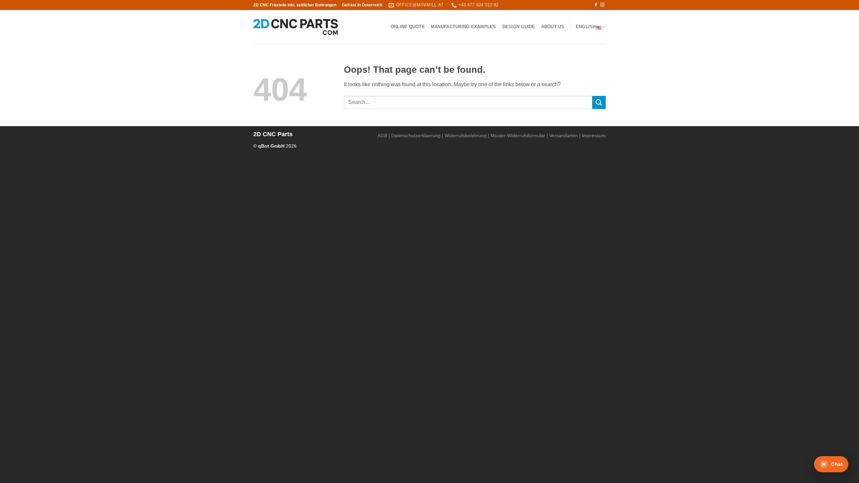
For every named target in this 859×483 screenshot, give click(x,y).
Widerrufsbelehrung (466, 135)
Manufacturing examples (463, 26)
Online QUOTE (408, 26)
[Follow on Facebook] (596, 5)
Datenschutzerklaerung (416, 135)
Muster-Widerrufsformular (518, 135)
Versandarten (563, 135)
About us (552, 26)
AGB (382, 135)
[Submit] (599, 102)
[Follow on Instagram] (602, 5)
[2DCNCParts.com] (295, 27)
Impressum (594, 135)
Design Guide (518, 26)
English (586, 26)
